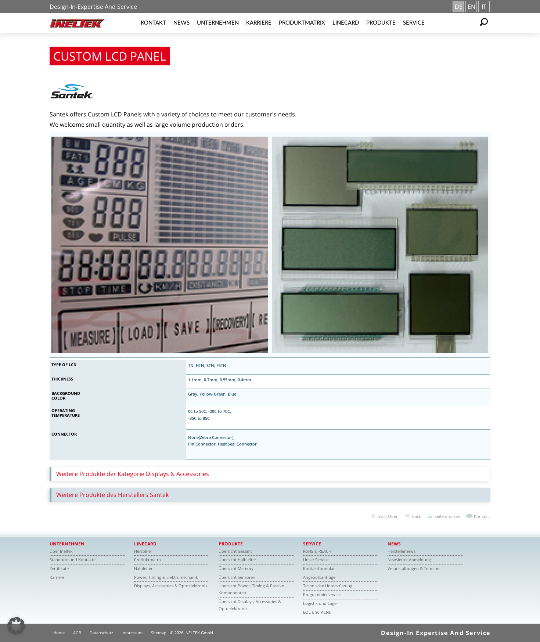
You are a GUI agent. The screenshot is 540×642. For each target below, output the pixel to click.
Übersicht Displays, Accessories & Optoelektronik (250, 605)
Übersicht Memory (236, 568)
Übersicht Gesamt (235, 551)
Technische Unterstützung (327, 585)
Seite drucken (447, 516)
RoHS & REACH (317, 551)
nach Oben (388, 516)
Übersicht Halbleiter (237, 559)
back (416, 516)
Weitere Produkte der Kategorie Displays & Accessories (132, 474)
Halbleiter (143, 568)
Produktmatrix (302, 23)
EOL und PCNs (317, 612)
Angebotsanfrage (319, 577)
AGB (77, 632)
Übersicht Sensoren (237, 577)
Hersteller (143, 551)
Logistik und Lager (320, 603)
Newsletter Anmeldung (409, 559)
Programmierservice (322, 594)
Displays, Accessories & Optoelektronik (171, 585)
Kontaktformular (319, 568)
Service (414, 23)
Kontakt (153, 23)
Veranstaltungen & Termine (413, 568)
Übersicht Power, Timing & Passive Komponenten (251, 589)
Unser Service (315, 559)
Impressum (132, 632)
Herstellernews (401, 551)
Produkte (381, 23)
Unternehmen (218, 23)
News (181, 23)
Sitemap (158, 632)
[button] (16, 626)
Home (59, 632)
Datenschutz (101, 632)
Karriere (258, 23)
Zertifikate (59, 568)
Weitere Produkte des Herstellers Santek (112, 495)
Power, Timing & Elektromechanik (166, 577)
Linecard (345, 23)
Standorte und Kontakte (73, 559)
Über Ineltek (61, 551)
